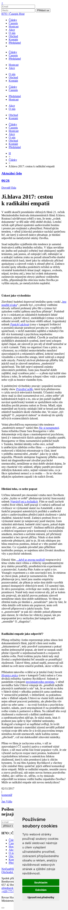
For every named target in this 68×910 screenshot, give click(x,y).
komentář (6, 795)
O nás (12, 853)
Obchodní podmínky (13, 872)
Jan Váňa (6, 801)
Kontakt (13, 859)
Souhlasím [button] (41, 882)
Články (13, 159)
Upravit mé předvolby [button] (41, 897)
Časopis (13, 843)
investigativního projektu (40, 681)
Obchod (13, 856)
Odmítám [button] (41, 889)
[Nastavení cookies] (2, 907)
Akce (12, 849)
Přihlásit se (43, 10)
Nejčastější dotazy (12, 868)
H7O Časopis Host (12, 13)
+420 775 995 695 (12, 891)
